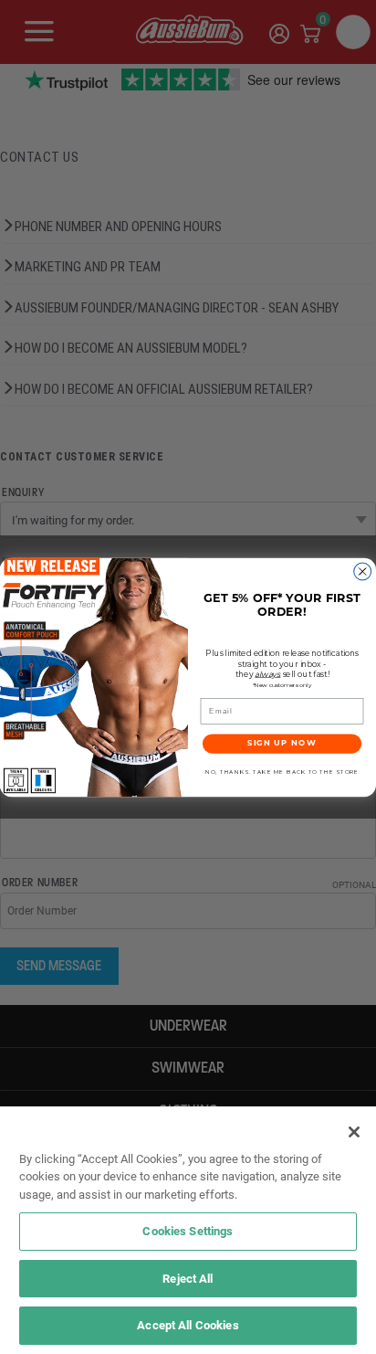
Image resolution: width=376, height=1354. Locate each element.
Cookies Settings (187, 1230)
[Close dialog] (362, 571)
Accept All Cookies (187, 1325)
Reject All (187, 1278)
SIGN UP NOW (282, 742)
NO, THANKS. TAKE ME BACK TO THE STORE (282, 771)
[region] (188, 1230)
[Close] (354, 1132)
